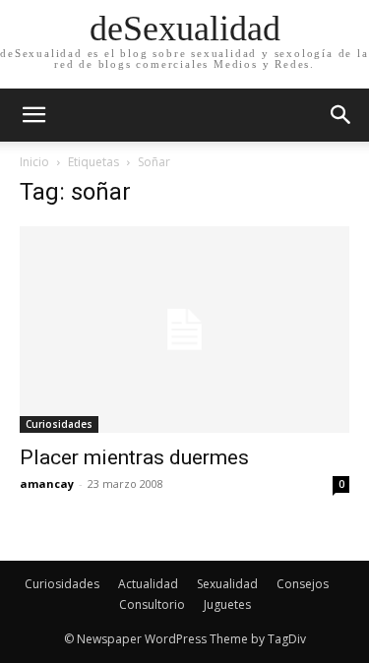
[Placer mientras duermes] (184, 329)
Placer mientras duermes (134, 457)
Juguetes (227, 604)
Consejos (303, 583)
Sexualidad (227, 583)
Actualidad (148, 583)
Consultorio (152, 604)
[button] (341, 115)
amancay (47, 483)
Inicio (34, 161)
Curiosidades (59, 424)
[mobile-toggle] (33, 115)
